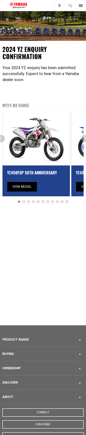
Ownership (11, 368)
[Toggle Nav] (81, 5)
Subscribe (43, 424)
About (7, 397)
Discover (10, 382)
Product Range (15, 339)
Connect (43, 412)
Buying (8, 354)
